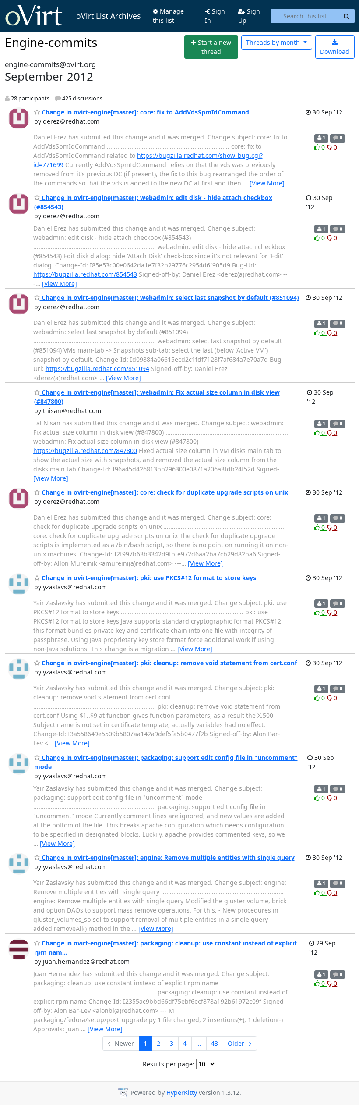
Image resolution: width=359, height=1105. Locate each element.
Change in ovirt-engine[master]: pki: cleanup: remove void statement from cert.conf (168, 663)
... (198, 1043)
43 (214, 1043)
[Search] (347, 16)
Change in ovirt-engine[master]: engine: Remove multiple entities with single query (167, 857)
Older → (240, 1043)
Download (334, 51)
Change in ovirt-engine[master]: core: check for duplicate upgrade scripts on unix (164, 492)
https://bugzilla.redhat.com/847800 (85, 450)
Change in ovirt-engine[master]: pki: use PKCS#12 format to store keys (148, 578)
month (274, 42)
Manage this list (168, 16)
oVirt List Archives (108, 16)
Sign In (215, 16)
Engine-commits (51, 42)
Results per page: (168, 1064)
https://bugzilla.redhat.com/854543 (85, 274)
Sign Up (249, 16)
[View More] (267, 183)
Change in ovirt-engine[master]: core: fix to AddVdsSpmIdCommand (144, 112)
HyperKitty (181, 1093)
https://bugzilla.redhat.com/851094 (97, 368)
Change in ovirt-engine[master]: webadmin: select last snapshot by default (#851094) (169, 297)
